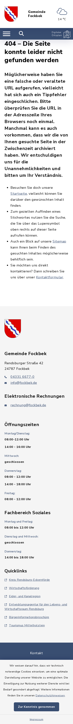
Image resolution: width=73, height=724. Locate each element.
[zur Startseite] (11, 14)
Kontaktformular (49, 277)
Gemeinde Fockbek (36, 14)
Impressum (36, 719)
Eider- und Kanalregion (24, 596)
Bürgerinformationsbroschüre (29, 617)
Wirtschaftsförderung (24, 588)
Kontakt (36, 653)
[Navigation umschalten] (6, 34)
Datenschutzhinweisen (50, 695)
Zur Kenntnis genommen (36, 707)
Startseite (18, 193)
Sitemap (59, 241)
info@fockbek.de (23, 382)
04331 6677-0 (22, 377)
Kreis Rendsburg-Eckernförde (29, 580)
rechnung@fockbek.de (28, 405)
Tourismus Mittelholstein (27, 625)
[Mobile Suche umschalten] (21, 34)
